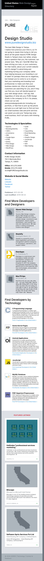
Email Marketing (30, 133)
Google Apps (10, 137)
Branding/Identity (12, 129)
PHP (26, 141)
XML (7, 135)
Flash (26, 135)
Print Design (10, 144)
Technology (21, 556)
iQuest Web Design (24, 209)
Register (34, 6)
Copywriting (29, 131)
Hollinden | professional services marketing (21, 446)
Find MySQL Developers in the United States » (25, 387)
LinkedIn (8, 182)
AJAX (26, 126)
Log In (33, 3)
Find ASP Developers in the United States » (24, 332)
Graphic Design (30, 137)
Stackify (19, 234)
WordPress (9, 148)
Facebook (8, 184)
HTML (8, 139)
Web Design (10, 146)
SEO (26, 144)
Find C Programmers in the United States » (24, 320)
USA (6, 20)
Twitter (7, 187)
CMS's (8, 131)
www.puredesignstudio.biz (20, 42)
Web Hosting (29, 146)
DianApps (20, 252)
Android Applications (20, 338)
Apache (8, 126)
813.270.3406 (16, 166)
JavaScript (28, 139)
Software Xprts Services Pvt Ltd (20, 534)
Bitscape (10, 490)
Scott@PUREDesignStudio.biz (16, 170)
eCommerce (10, 133)
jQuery (8, 141)
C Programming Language (22, 309)
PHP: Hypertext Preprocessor (23, 393)
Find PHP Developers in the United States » (24, 401)
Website (8, 179)
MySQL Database (18, 374)
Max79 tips (20, 276)
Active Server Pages (20, 326)
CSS (26, 129)
